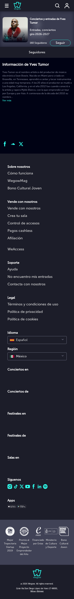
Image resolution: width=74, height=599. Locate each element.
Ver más (6, 100)
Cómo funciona (20, 173)
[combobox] (37, 340)
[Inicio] (15, 6)
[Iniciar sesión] (67, 6)
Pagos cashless (19, 231)
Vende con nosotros (23, 208)
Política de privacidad (25, 312)
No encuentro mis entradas (29, 277)
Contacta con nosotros (26, 284)
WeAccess (15, 249)
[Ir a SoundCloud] (12, 144)
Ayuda (12, 269)
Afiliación (15, 238)
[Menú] (7, 6)
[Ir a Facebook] (4, 144)
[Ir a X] (21, 144)
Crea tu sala (17, 216)
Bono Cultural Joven (24, 188)
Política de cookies (22, 319)
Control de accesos (23, 223)
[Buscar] (57, 6)
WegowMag (17, 181)
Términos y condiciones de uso (32, 304)
